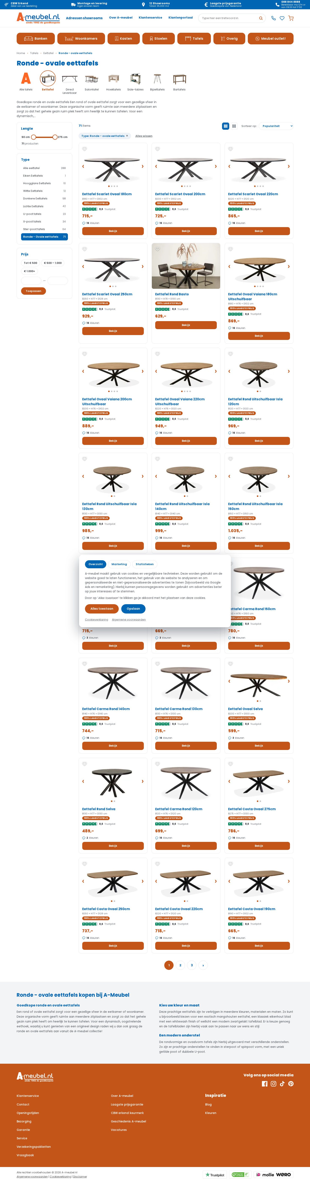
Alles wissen (143, 136)
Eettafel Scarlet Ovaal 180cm (107, 194)
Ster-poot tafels (44, 229)
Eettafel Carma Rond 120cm (178, 809)
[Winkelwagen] (291, 18)
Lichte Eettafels (44, 206)
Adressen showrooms (84, 18)
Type (25, 159)
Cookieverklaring (60, 1176)
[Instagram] (273, 1084)
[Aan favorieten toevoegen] (85, 149)
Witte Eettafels (44, 191)
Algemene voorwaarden (32, 1176)
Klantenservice (150, 18)
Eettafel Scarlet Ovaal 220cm (253, 194)
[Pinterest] (291, 1084)
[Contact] (273, 18)
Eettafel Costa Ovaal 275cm (252, 809)
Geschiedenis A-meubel (128, 1121)
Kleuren (210, 1113)
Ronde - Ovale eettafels (44, 237)
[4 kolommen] (234, 126)
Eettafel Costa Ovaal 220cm (179, 909)
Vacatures (119, 1130)
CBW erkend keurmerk (127, 1113)
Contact (23, 1105)
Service (22, 1138)
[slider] (33, 137)
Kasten (126, 38)
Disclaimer (80, 1176)
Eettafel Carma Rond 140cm (106, 709)
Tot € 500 (30, 263)
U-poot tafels (44, 214)
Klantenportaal (180, 18)
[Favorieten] (282, 18)
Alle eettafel (44, 168)
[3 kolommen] (225, 126)
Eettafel (48, 53)
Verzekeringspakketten (34, 1147)
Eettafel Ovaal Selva (245, 709)
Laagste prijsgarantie (127, 1105)
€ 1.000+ (29, 271)
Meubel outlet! (273, 38)
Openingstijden (28, 1113)
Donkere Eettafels (44, 198)
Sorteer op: (249, 126)
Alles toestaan (101, 609)
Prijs (24, 254)
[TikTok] (282, 1084)
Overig (232, 38)
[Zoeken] (261, 18)
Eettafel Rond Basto (172, 294)
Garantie (23, 1130)
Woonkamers (86, 38)
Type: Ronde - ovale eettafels (104, 135)
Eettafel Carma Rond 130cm (178, 709)
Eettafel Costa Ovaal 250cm (106, 909)
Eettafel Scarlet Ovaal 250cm (107, 294)
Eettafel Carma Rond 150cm (251, 609)
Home (21, 53)
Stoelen (160, 38)
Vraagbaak (25, 1155)
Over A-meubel (120, 18)
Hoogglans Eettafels (44, 183)
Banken (41, 38)
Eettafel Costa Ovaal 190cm (251, 909)
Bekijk (113, 231)
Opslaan (133, 609)
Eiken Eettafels (44, 176)
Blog (208, 1105)
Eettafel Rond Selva (98, 809)
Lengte (27, 128)
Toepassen (33, 291)
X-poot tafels (44, 221)
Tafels (198, 38)
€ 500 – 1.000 (53, 263)
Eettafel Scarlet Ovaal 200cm (180, 194)
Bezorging (24, 1121)
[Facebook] (264, 1084)
